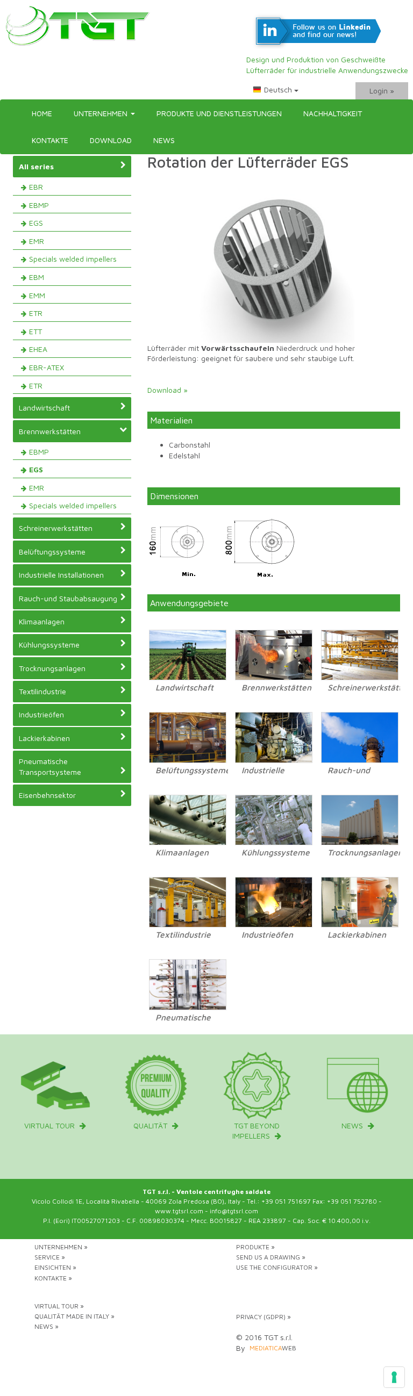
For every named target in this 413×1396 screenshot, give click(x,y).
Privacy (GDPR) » (263, 1317)
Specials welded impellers (73, 258)
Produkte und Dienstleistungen (219, 113)
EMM (37, 295)
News (164, 140)
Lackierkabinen (44, 738)
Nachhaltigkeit (332, 113)
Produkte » (255, 1247)
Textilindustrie (42, 691)
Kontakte (50, 140)
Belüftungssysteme (52, 551)
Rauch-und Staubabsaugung (68, 598)
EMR (36, 241)
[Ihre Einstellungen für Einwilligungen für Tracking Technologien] (394, 1377)
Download (111, 140)
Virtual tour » (59, 1306)
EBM (36, 277)
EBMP (39, 205)
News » (46, 1326)
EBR (36, 186)
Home (42, 113)
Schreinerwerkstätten (55, 528)
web (273, 1348)
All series (36, 166)
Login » (381, 90)
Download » (167, 389)
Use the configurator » (277, 1267)
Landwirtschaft (44, 407)
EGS (36, 222)
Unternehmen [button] (102, 113)
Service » (49, 1257)
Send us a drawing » (270, 1257)
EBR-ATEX (46, 367)
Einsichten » (55, 1267)
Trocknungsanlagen (52, 668)
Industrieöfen (41, 714)
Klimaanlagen (42, 621)
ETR (35, 313)
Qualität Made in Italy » (74, 1316)
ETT (35, 331)
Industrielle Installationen (61, 574)
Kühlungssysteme (49, 644)
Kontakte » (53, 1278)
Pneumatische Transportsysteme (50, 766)
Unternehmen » (61, 1247)
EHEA (38, 349)
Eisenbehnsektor (47, 795)
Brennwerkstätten (50, 431)
